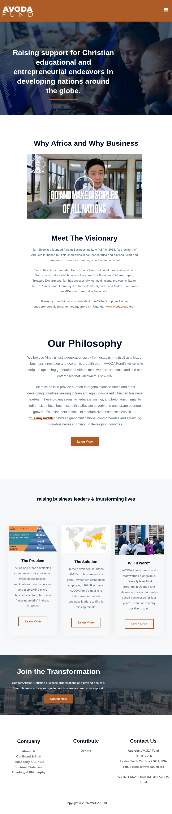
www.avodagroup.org (120, 306)
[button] (166, 10)
